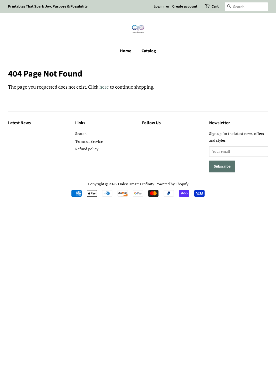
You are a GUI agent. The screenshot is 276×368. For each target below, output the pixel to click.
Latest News (19, 123)
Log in (159, 6)
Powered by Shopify (172, 183)
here (104, 87)
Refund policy (86, 148)
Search (81, 133)
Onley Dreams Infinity (136, 183)
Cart (215, 6)
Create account (184, 6)
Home (125, 51)
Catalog (149, 51)
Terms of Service (89, 141)
